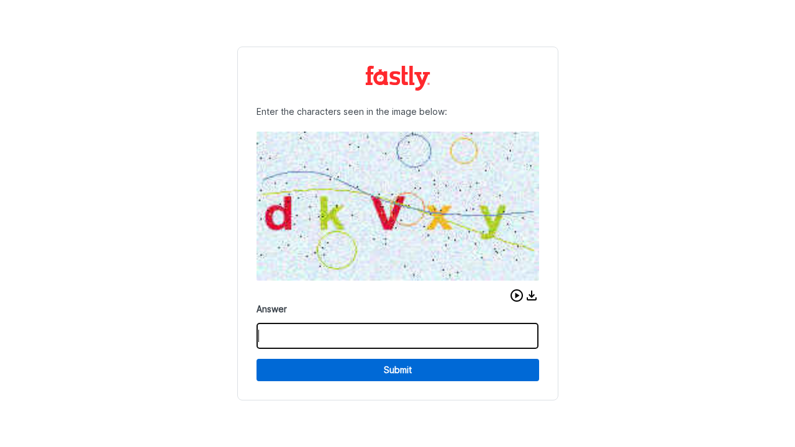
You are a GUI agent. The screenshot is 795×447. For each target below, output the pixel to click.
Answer (272, 309)
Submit (398, 369)
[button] (516, 295)
